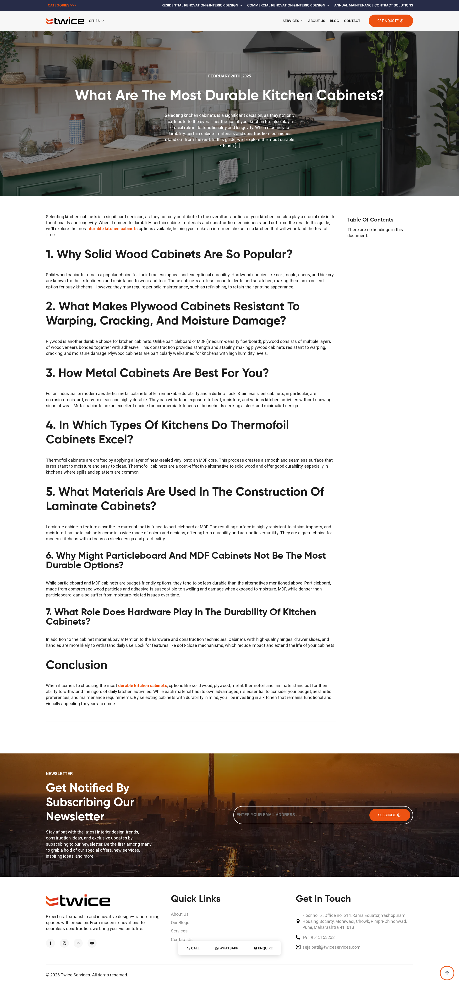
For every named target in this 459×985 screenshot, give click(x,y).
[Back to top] (447, 973)
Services (291, 21)
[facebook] (50, 943)
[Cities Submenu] (104, 20)
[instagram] (64, 943)
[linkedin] (78, 943)
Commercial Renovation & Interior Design (286, 5)
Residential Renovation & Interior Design (200, 5)
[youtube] (92, 943)
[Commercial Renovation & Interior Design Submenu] (327, 5)
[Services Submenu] (301, 21)
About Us (316, 21)
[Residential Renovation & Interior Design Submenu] (240, 5)
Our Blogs (180, 922)
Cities (94, 21)
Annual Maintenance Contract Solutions (373, 5)
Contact (352, 21)
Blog (334, 21)
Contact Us (182, 939)
